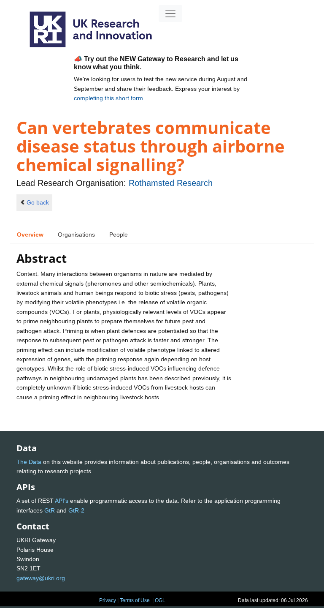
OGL (160, 600)
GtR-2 (76, 510)
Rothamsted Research (171, 183)
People (118, 234)
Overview (30, 234)
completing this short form (108, 98)
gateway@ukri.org (40, 578)
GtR (49, 510)
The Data (28, 461)
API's (61, 500)
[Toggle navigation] (170, 13)
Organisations (76, 234)
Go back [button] (38, 202)
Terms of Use (135, 600)
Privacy (107, 600)
